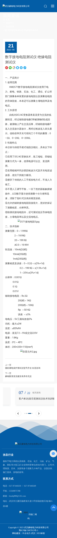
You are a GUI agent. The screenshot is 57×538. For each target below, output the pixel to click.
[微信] (10, 67)
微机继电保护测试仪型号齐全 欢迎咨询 (22, 368)
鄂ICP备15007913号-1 (28, 530)
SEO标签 (41, 533)
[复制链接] (24, 67)
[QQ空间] (21, 67)
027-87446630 (15, 486)
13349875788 (14, 491)
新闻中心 (10, 23)
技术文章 (10, 26)
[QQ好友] (17, 67)
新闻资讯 (11, 15)
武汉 (33, 533)
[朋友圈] (13, 67)
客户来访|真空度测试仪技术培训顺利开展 (28, 398)
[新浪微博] (6, 67)
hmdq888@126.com (17, 496)
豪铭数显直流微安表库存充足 (18, 376)
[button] (18, 413)
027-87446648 (30, 486)
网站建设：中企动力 (21, 533)
